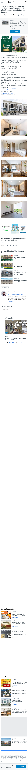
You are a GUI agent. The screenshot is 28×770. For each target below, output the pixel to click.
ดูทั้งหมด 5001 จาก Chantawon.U (15, 294)
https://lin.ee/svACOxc (6, 242)
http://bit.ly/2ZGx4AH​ (11, 89)
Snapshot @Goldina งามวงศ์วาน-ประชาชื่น (17, 700)
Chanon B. (16, 704)
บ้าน (21, 342)
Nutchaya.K (15, 617)
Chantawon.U (9, 15)
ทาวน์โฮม (5, 16)
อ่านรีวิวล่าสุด (15, 31)
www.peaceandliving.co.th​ (7, 93)
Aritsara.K (15, 695)
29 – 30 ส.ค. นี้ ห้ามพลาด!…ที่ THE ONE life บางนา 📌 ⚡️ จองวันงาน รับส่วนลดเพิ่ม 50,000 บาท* (19, 682)
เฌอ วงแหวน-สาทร (5, 287)
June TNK (11, 342)
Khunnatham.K (17, 744)
